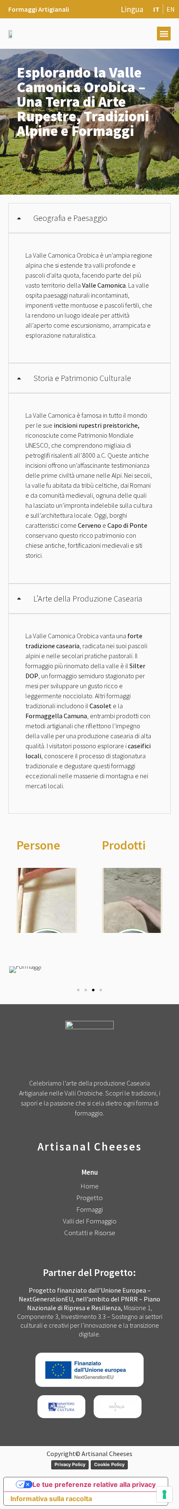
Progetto (89, 1197)
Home (89, 1186)
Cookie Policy (109, 1464)
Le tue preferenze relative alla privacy (94, 1484)
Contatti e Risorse (89, 1232)
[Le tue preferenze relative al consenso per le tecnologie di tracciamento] (164, 1494)
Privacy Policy (70, 1464)
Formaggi (89, 1209)
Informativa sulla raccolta (51, 1498)
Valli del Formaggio (90, 1221)
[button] (164, 33)
